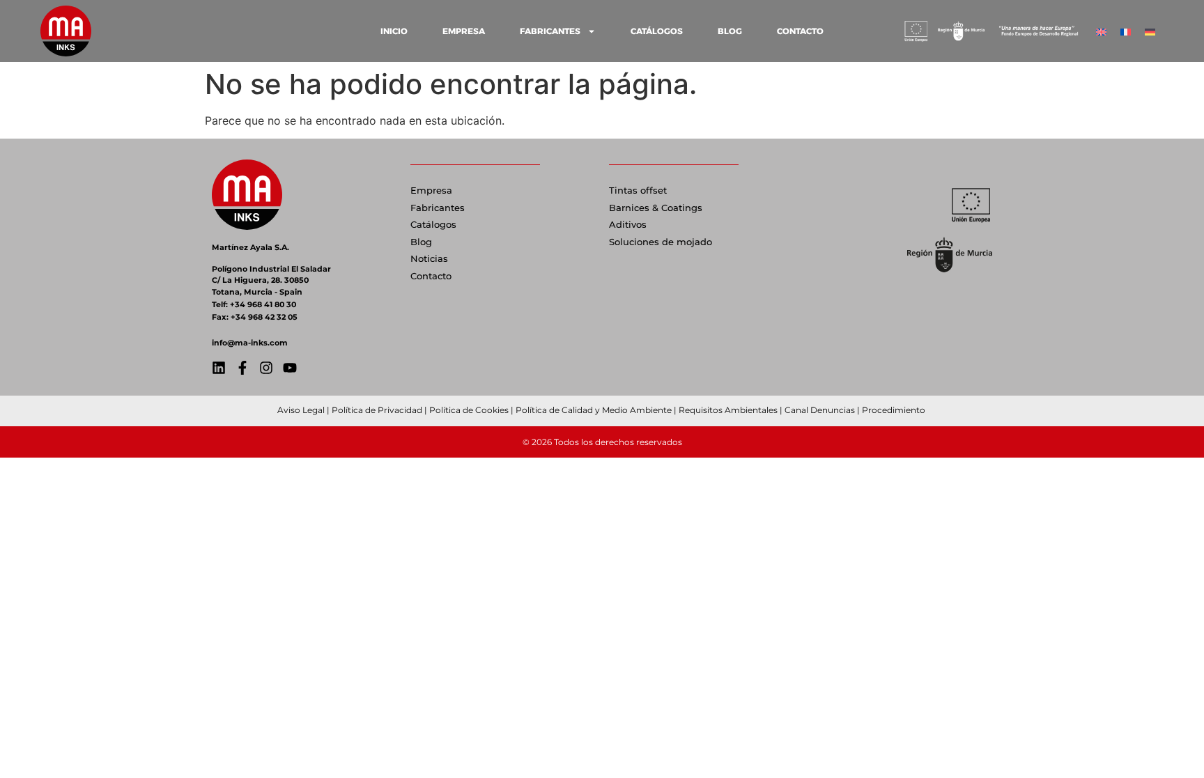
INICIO (394, 31)
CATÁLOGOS (657, 31)
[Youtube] (290, 368)
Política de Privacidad (377, 410)
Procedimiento (894, 410)
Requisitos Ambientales (728, 410)
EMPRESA (463, 31)
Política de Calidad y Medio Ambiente (594, 410)
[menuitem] (1101, 31)
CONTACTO (800, 31)
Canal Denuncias (820, 410)
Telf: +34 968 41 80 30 (254, 304)
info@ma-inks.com (250, 343)
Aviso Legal (301, 410)
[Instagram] (266, 368)
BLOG (730, 31)
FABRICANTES (550, 31)
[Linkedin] (219, 368)
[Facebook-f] (242, 368)
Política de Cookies (469, 410)
